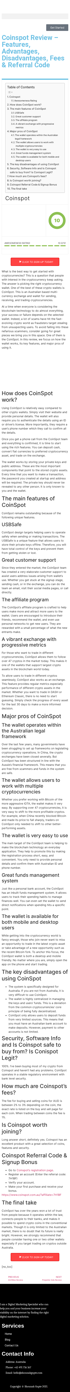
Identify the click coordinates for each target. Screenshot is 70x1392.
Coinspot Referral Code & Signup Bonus (33, 184)
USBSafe (19, 112)
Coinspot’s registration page (35, 1170)
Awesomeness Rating (25, 100)
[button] (35, 16)
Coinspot (14, 96)
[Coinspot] (23, 220)
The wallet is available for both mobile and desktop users (37, 158)
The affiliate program (26, 120)
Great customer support (28, 116)
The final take (19, 188)
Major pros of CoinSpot (24, 131)
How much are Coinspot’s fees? (28, 176)
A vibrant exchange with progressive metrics (35, 125)
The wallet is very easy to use (31, 149)
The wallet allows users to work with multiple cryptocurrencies (35, 144)
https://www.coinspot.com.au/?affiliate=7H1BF (31, 1194)
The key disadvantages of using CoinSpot (34, 164)
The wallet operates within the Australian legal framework (36, 137)
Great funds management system (33, 153)
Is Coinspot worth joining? (25, 180)
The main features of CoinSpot (28, 108)
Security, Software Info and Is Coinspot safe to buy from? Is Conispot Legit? (33, 170)
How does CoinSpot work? (25, 104)
